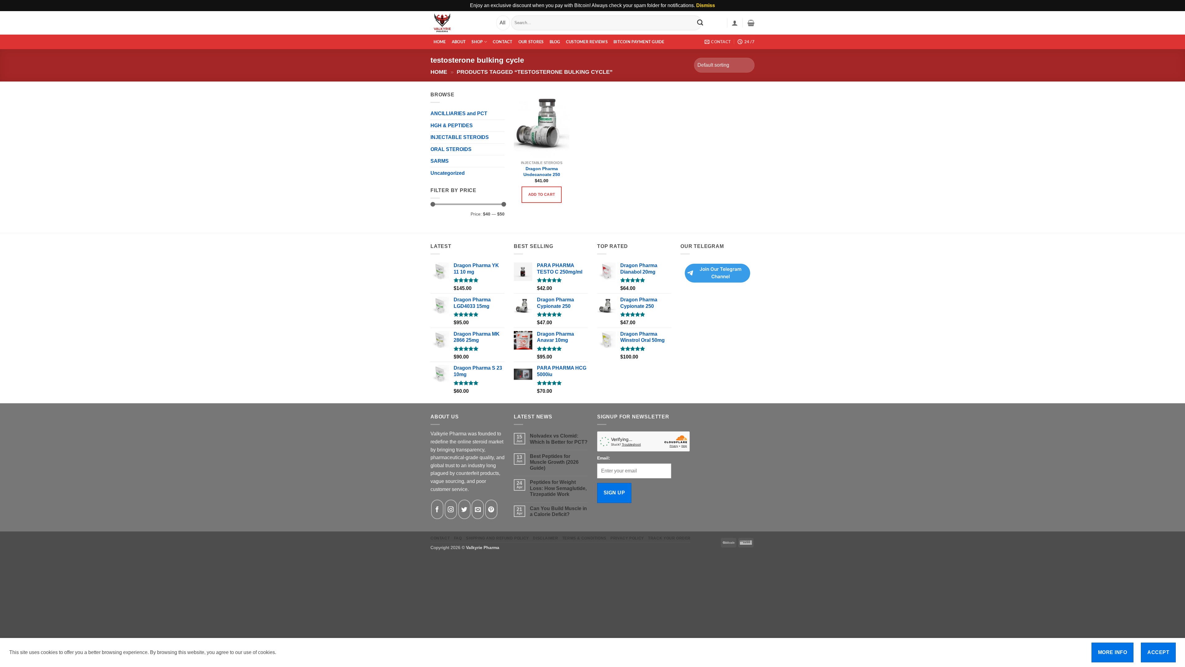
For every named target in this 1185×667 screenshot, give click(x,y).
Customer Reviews (587, 41)
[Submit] (700, 22)
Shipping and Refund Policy (497, 538)
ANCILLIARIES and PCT (458, 113)
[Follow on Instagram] (451, 509)
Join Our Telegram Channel (721, 273)
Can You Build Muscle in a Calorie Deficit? (558, 511)
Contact (503, 41)
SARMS (439, 161)
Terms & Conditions (584, 538)
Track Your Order (669, 538)
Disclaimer (545, 538)
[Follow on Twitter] (464, 509)
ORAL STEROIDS (451, 149)
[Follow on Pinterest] (491, 509)
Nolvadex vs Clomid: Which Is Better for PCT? (559, 438)
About (459, 41)
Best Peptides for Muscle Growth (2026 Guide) (554, 462)
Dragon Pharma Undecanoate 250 (541, 171)
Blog (555, 41)
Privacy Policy (627, 538)
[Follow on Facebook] (437, 509)
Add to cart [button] (541, 194)
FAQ (458, 538)
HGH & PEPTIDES (451, 125)
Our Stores (531, 41)
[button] (735, 23)
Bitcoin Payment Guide (638, 41)
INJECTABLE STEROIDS (459, 137)
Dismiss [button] (705, 5)
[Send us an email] (478, 509)
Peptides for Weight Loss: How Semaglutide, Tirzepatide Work (558, 488)
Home (440, 41)
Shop (477, 41)
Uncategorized (447, 173)
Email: (603, 457)
